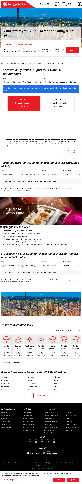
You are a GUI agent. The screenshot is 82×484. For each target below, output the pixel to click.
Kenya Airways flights (17, 63)
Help (70, 4)
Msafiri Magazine (6, 427)
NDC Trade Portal (28, 421)
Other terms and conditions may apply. (20, 190)
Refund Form (70, 430)
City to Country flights (41, 465)
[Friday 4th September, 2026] (20, 139)
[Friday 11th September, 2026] (43, 139)
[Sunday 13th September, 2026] (49, 139)
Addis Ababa (5, 383)
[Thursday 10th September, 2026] (39, 139)
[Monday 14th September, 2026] (52, 139)
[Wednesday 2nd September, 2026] (14, 139)
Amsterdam (5, 387)
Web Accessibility (49, 433)
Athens (56, 387)
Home (3, 63)
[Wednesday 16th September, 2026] (59, 139)
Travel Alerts (69, 421)
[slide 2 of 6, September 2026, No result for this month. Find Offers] (58, 103)
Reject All (73, 480)
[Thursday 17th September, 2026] (62, 139)
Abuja (30, 380)
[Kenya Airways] (30, 441)
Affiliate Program (28, 418)
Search (72, 50)
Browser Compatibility (50, 421)
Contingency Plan (49, 430)
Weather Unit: (60, 330)
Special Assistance (28, 427)
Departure (45, 49)
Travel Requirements (72, 424)
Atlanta (3, 390)
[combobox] (20, 82)
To (23, 49)
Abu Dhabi (5, 380)
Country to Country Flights (33, 463)
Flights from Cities (58, 463)
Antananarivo (32, 387)
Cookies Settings (8, 480)
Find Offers (24, 106)
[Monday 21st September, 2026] (75, 139)
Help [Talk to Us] (71, 415)
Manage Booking (28, 412)
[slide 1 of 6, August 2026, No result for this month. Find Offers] (24, 103)
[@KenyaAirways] (36, 441)
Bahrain (30, 390)
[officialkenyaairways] (42, 441)
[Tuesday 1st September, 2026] (11, 139)
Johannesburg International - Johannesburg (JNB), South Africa (30, 51)
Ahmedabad (32, 383)
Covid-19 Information (72, 427)
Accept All (59, 480)
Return (57, 49)
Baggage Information (29, 430)
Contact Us (69, 412)
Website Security (49, 418)
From (5, 49)
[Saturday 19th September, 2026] (68, 139)
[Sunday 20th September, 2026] (71, 139)
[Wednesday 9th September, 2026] (36, 139)
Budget (44, 170)
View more (41, 396)
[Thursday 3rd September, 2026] (17, 139)
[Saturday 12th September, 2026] (46, 139)
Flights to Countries (8, 463)
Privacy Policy (48, 412)
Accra (56, 380)
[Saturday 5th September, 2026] (23, 139)
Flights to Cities (19, 463)
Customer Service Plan (51, 427)
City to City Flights (47, 463)
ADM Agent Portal (28, 424)
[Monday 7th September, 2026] (30, 139)
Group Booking (27, 415)
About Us (57, 4)
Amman (57, 383)
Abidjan (57, 377)
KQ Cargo (4, 418)
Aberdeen (31, 377)
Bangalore (58, 390)
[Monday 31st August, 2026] (7, 139)
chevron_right (77, 103)
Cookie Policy (48, 424)
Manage (50, 4)
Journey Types (66, 170)
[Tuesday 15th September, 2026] (55, 139)
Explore (43, 4)
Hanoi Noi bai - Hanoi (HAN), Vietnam (11, 51)
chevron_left (4, 103)
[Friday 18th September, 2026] (65, 139)
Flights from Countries (71, 463)
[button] (25, 44)
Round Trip (7, 44)
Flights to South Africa (36, 63)
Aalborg (4, 377)
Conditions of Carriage (51, 415)
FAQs (67, 418)
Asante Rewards (64, 4)
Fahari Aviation (5, 424)
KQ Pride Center (6, 421)
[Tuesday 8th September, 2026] (33, 139)
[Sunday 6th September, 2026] (27, 139)
